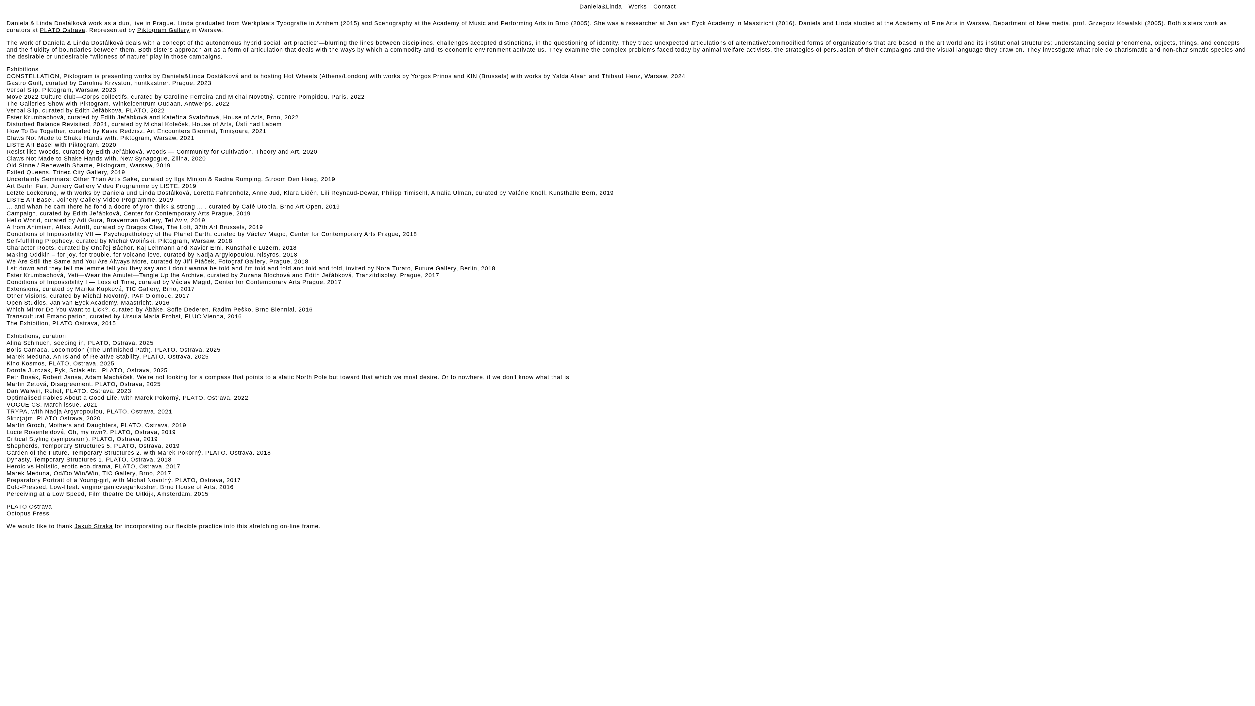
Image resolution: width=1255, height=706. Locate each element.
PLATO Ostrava (62, 30)
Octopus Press (28, 513)
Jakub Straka (94, 526)
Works (637, 6)
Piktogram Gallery (163, 30)
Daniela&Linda (600, 6)
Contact (664, 6)
